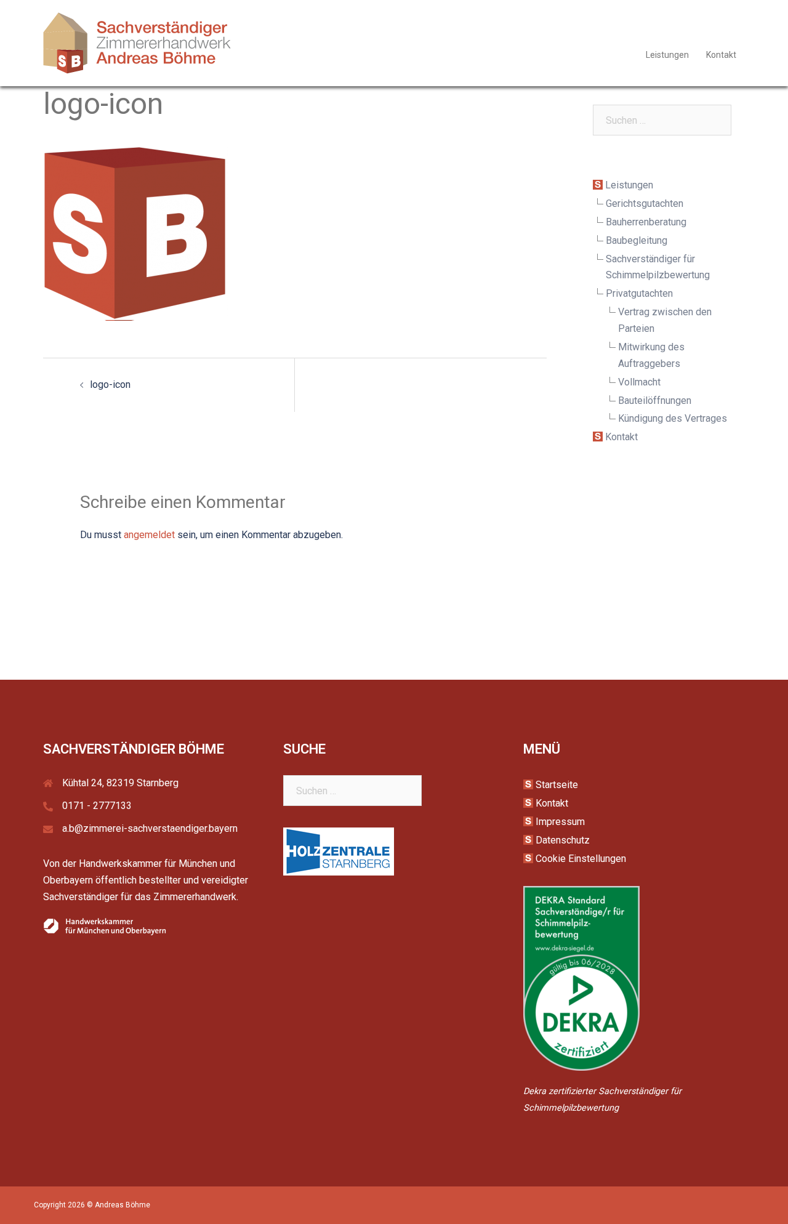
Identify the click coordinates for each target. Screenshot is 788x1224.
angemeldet (149, 535)
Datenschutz (563, 840)
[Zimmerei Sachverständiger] (137, 42)
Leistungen (667, 55)
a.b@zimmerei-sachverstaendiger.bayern (150, 828)
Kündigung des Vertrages (672, 418)
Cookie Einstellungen (581, 858)
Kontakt (721, 55)
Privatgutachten (639, 293)
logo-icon (110, 384)
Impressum (560, 821)
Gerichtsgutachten (644, 203)
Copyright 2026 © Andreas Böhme (92, 1205)
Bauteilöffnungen (654, 400)
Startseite (557, 785)
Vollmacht (639, 382)
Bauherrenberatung (646, 222)
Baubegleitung (636, 240)
